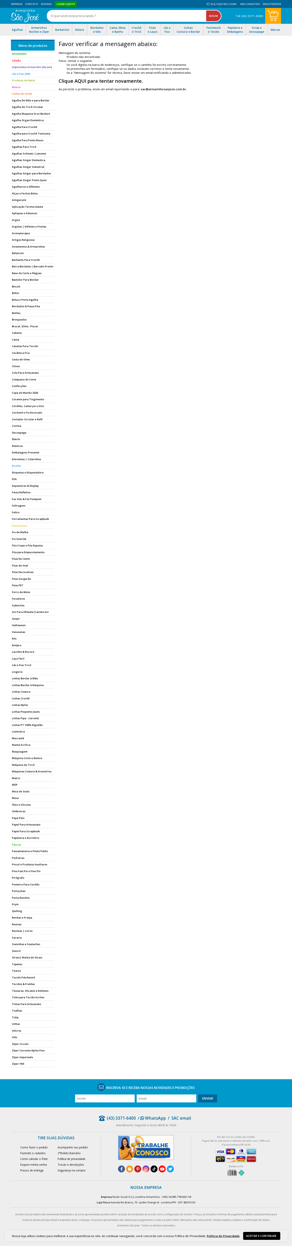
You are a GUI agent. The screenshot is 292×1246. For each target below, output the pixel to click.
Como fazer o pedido (34, 1147)
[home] (25, 16)
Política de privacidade (71, 1159)
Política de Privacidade (223, 1236)
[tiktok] (154, 1168)
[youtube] (162, 1168)
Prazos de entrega (32, 1170)
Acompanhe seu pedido (73, 1147)
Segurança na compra (71, 1170)
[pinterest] (137, 1168)
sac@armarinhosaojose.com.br (163, 89)
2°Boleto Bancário (69, 1153)
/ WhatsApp (152, 1118)
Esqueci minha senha (33, 1164)
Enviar (207, 1098)
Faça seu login (226, 4)
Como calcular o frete (34, 1159)
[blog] (129, 1168)
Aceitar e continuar (261, 1236)
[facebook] (121, 1168)
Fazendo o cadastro (32, 1153)
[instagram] (145, 1168)
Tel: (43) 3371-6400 (249, 16)
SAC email (181, 1118)
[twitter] (170, 1168)
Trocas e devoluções (71, 1164)
